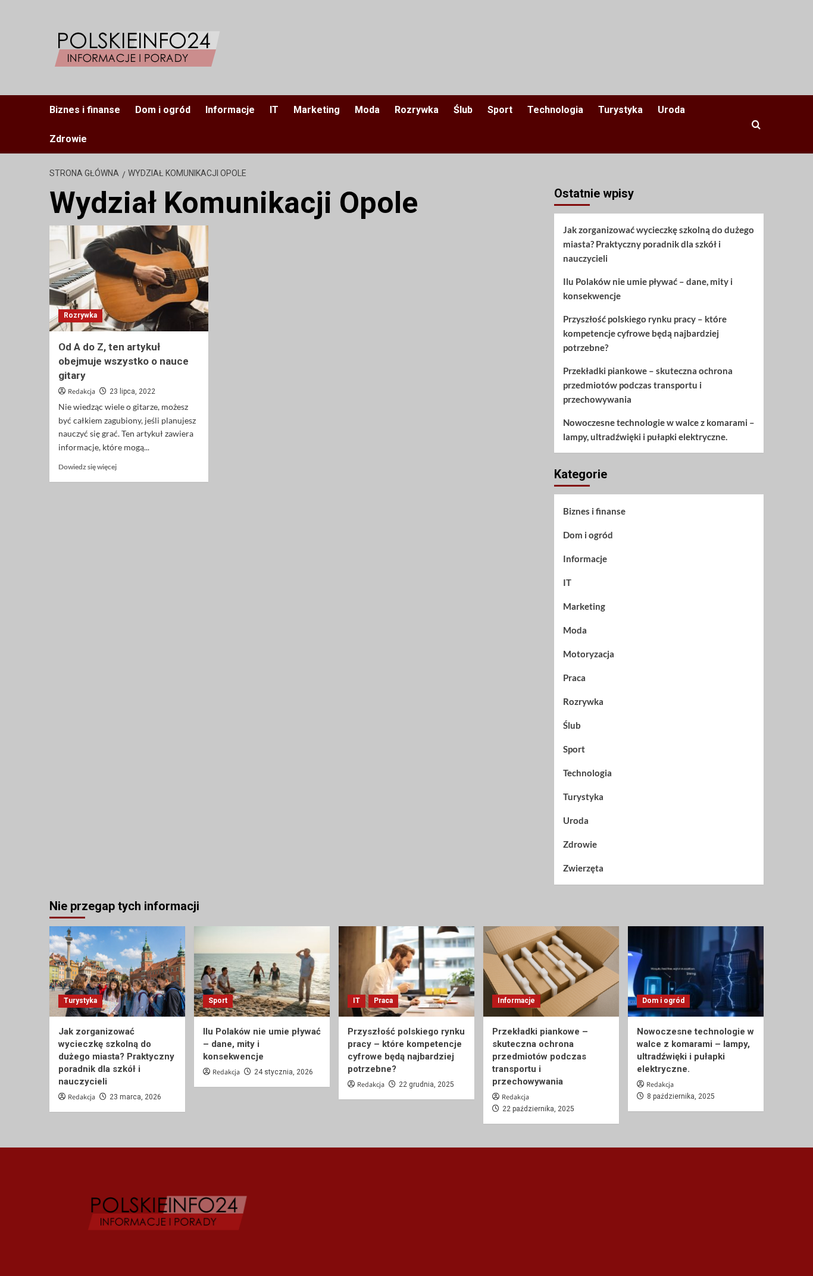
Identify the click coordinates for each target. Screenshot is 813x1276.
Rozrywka (417, 109)
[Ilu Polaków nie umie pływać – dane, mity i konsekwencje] (262, 971)
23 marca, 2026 (135, 1097)
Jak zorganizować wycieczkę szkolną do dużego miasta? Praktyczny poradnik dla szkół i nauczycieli (658, 244)
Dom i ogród (162, 109)
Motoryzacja (588, 653)
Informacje (230, 109)
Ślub (463, 109)
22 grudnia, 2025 (426, 1084)
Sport (499, 109)
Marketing (316, 109)
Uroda (671, 109)
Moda (367, 109)
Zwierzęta (583, 868)
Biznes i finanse (84, 109)
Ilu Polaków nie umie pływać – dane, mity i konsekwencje (648, 288)
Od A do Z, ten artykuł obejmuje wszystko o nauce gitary (123, 361)
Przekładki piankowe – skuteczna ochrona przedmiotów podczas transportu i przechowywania (648, 385)
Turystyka (620, 109)
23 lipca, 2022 (132, 391)
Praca (574, 677)
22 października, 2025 (538, 1109)
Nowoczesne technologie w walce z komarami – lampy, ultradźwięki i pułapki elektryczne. (659, 429)
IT (274, 109)
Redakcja (81, 392)
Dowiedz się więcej (87, 466)
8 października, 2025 (681, 1096)
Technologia (555, 109)
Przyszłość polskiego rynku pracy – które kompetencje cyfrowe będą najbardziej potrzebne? (645, 333)
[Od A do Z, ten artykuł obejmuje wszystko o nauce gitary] (128, 278)
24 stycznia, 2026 (283, 1072)
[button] (756, 124)
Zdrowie (68, 139)
